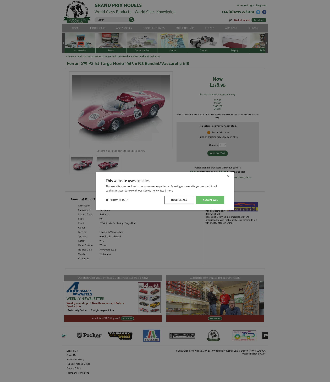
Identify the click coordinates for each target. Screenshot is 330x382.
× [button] (228, 176)
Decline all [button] (179, 199)
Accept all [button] (210, 199)
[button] (117, 199)
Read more (166, 190)
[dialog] (165, 191)
